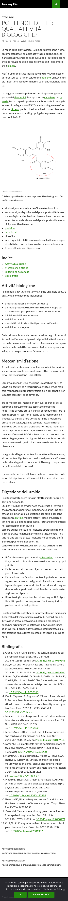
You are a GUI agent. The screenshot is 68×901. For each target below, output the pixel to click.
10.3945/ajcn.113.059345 (50, 660)
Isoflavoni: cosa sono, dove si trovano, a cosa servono (29, 851)
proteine (10, 228)
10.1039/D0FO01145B (18, 712)
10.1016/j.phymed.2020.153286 (27, 795)
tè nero (15, 109)
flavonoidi (20, 97)
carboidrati (11, 232)
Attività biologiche (15, 263)
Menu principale (64, 4)
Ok (20, 894)
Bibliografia (11, 275)
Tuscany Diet (10, 4)
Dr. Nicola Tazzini (32, 41)
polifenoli (46, 77)
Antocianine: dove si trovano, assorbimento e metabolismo (32, 863)
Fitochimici (8, 17)
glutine (19, 517)
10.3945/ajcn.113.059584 (50, 672)
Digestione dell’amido (17, 271)
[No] (64, 889)
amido (11, 65)
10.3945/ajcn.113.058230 (32, 751)
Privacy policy (41, 894)
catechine (49, 97)
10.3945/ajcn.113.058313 (23, 692)
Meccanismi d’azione (16, 267)
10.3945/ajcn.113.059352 (23, 727)
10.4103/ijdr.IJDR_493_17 (24, 775)
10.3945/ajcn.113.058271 (50, 819)
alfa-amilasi (46, 557)
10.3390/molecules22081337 (26, 831)
